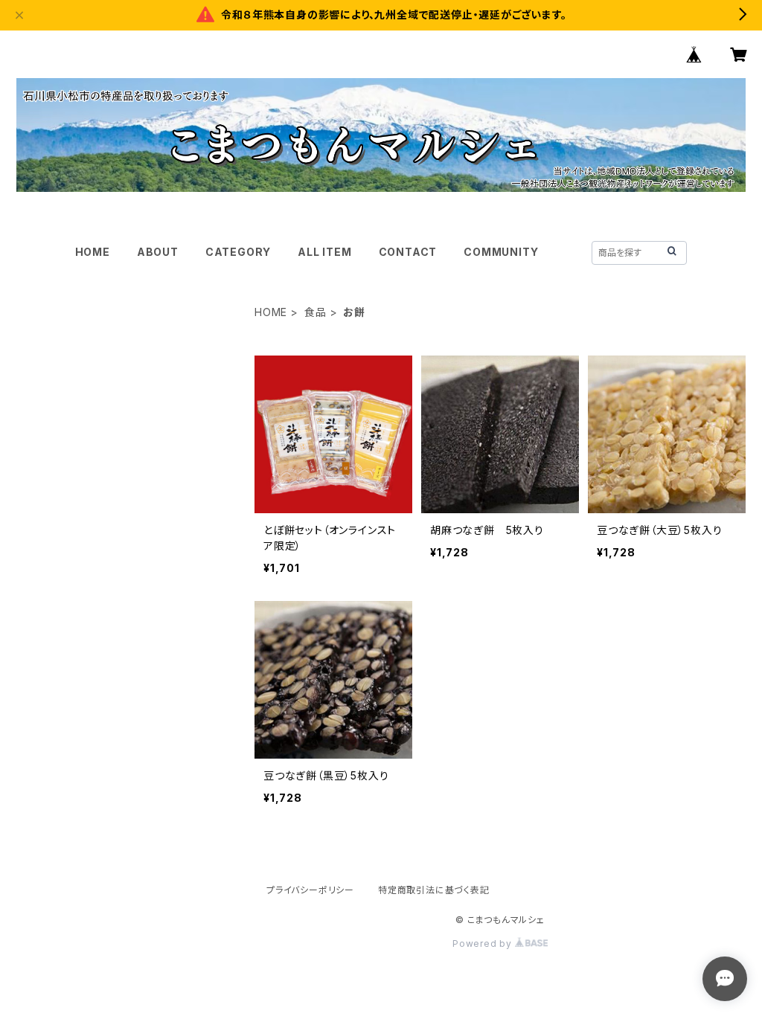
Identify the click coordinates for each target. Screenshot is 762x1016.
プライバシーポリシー (310, 890)
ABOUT (158, 251)
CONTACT (408, 251)
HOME (92, 251)
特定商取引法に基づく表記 (434, 890)
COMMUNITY (501, 251)
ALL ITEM (324, 251)
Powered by (483, 943)
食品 (315, 312)
